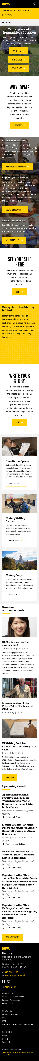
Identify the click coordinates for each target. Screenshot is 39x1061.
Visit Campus (7, 993)
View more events (13, 937)
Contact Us (6, 1042)
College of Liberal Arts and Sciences (16, 10)
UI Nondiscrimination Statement (23, 1052)
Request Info (7, 1003)
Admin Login (10, 987)
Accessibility (7, 1055)
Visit (18, 291)
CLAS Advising (8, 1011)
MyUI (4, 1018)
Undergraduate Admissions (13, 997)
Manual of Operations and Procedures (17, 1024)
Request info (17, 68)
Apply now (17, 50)
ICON (4, 1021)
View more (10, 777)
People (5, 1039)
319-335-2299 (11, 972)
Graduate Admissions (11, 1000)
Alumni (5, 1035)
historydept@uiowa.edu (15, 975)
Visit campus (17, 59)
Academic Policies (10, 1014)
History (7, 15)
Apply (18, 422)
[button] (34, 4)
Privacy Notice (6, 1052)
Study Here (18, 125)
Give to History (8, 1032)
